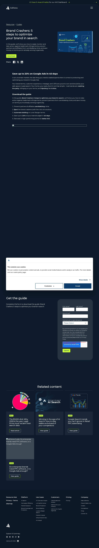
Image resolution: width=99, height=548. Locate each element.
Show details (83, 280)
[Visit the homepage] (11, 8)
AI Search (23, 500)
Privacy (9, 500)
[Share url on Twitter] (18, 62)
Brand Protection (41, 505)
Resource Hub (11, 497)
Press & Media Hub (86, 503)
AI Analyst (39, 520)
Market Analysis (40, 515)
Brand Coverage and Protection (27, 509)
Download (11, 56)
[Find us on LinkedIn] (18, 541)
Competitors (84, 508)
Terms (15, 500)
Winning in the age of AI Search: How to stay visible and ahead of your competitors (49, 422)
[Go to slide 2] (95, 2)
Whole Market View (41, 517)
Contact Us (84, 513)
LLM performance (41, 503)
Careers (83, 505)
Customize (48, 286)
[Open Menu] (91, 7)
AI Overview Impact (41, 500)
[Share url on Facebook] (14, 62)
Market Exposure (26, 505)
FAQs (82, 511)
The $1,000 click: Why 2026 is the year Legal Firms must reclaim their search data (20, 422)
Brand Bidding (40, 508)
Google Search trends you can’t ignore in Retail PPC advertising (79, 421)
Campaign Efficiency (27, 503)
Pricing (68, 500)
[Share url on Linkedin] (22, 62)
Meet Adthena (85, 500)
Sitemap (9, 504)
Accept (77, 286)
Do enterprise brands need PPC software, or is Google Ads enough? (19, 469)
